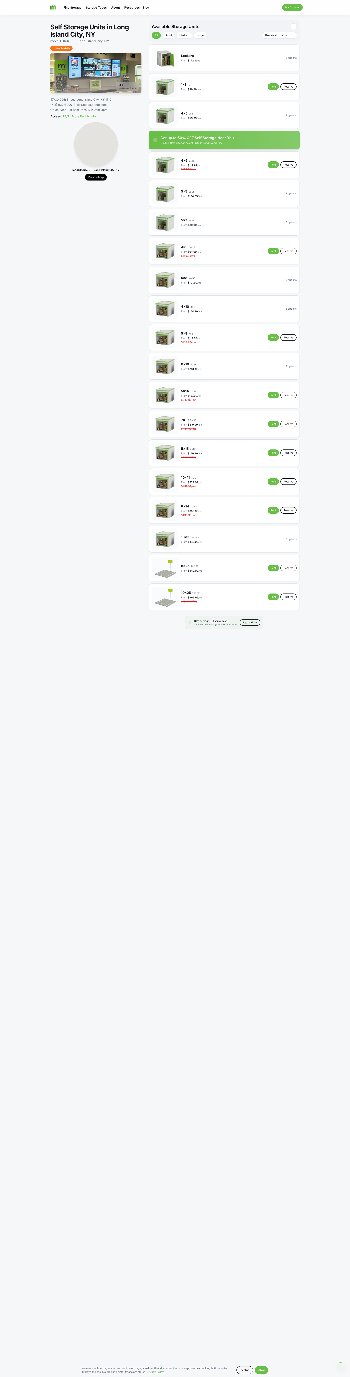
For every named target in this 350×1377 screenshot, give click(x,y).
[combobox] (279, 35)
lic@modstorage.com (92, 104)
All (156, 35)
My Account (292, 7)
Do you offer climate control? (74, 677)
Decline (244, 1370)
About (115, 7)
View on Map (96, 177)
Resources (132, 7)
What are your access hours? (74, 688)
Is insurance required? (69, 698)
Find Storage (72, 7)
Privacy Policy (155, 1371)
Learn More (250, 622)
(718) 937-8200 (61, 104)
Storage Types (96, 7)
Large (200, 35)
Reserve (288, 86)
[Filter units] (293, 26)
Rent (273, 86)
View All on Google (285, 728)
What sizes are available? (71, 667)
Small (168, 35)
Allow (261, 1370)
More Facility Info (84, 116)
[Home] (53, 7)
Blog (146, 7)
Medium (184, 35)
